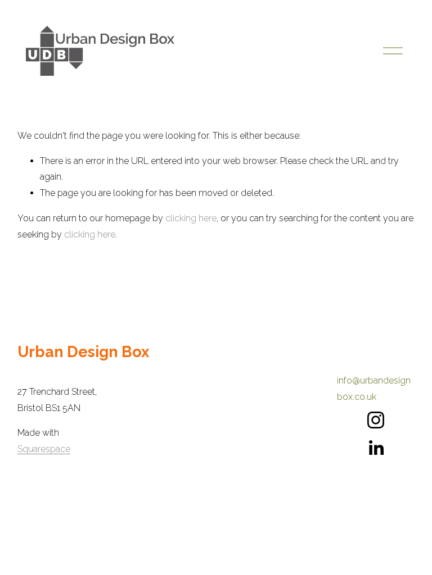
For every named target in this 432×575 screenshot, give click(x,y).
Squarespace (43, 449)
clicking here (191, 218)
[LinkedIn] (376, 448)
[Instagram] (376, 420)
